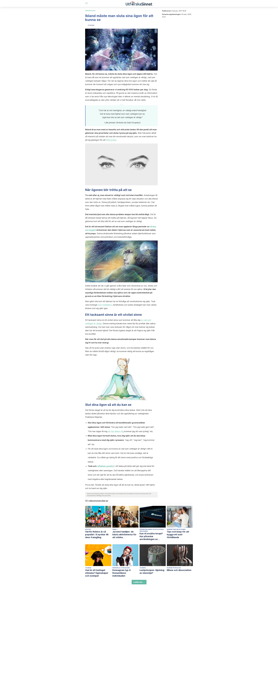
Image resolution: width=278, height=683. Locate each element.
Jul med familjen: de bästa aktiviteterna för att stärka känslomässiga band (124, 534)
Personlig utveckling (121, 568)
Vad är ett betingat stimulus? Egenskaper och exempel (96, 573)
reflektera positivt (105, 466)
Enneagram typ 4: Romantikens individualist (121, 573)
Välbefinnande (90, 10)
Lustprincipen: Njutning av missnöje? (152, 571)
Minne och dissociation (179, 570)
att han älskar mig (116, 431)
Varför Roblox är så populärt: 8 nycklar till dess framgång (96, 534)
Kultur (88, 529)
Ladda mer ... (139, 582)
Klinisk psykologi (174, 568)
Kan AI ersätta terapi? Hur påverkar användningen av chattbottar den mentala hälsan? (152, 536)
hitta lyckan (111, 140)
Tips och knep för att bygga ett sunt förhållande (178, 534)
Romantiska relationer (176, 529)
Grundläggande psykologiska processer (152, 530)
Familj (114, 529)
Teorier (88, 568)
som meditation (105, 305)
